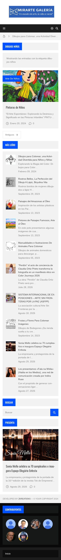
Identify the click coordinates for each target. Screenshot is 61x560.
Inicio (8, 553)
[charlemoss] (11, 536)
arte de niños (12, 78)
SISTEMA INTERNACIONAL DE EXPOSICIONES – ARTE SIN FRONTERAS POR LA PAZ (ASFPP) (36, 298)
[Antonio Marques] (11, 524)
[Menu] (4, 28)
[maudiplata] (23, 536)
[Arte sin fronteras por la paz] (23, 524)
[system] (52, 28)
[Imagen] (30, 86)
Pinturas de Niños (15, 107)
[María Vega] (48, 524)
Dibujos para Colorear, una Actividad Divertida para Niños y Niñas (35, 36)
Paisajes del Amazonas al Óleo (34, 201)
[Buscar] (56, 28)
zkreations (24, 499)
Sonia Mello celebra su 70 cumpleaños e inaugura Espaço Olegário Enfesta (36, 346)
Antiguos (9, 134)
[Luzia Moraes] (35, 524)
